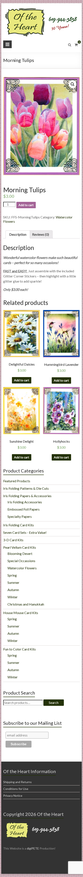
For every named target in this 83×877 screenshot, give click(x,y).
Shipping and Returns (17, 782)
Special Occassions (21, 561)
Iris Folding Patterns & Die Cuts (26, 488)
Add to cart (26, 205)
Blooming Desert (19, 553)
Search (54, 702)
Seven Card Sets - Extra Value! (25, 532)
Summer (13, 582)
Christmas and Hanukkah (25, 604)
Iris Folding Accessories (24, 502)
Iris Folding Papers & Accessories (27, 496)
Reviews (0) (40, 234)
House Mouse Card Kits (20, 613)
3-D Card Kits (13, 540)
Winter (12, 597)
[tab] (18, 234)
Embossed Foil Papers (23, 509)
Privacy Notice (12, 795)
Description (17, 234)
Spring (12, 575)
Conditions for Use (15, 789)
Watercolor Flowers (22, 568)
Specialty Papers (19, 516)
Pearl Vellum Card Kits (19, 547)
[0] (76, 45)
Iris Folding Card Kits (18, 525)
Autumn (13, 590)
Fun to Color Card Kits (19, 649)
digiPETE (33, 848)
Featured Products (16, 481)
